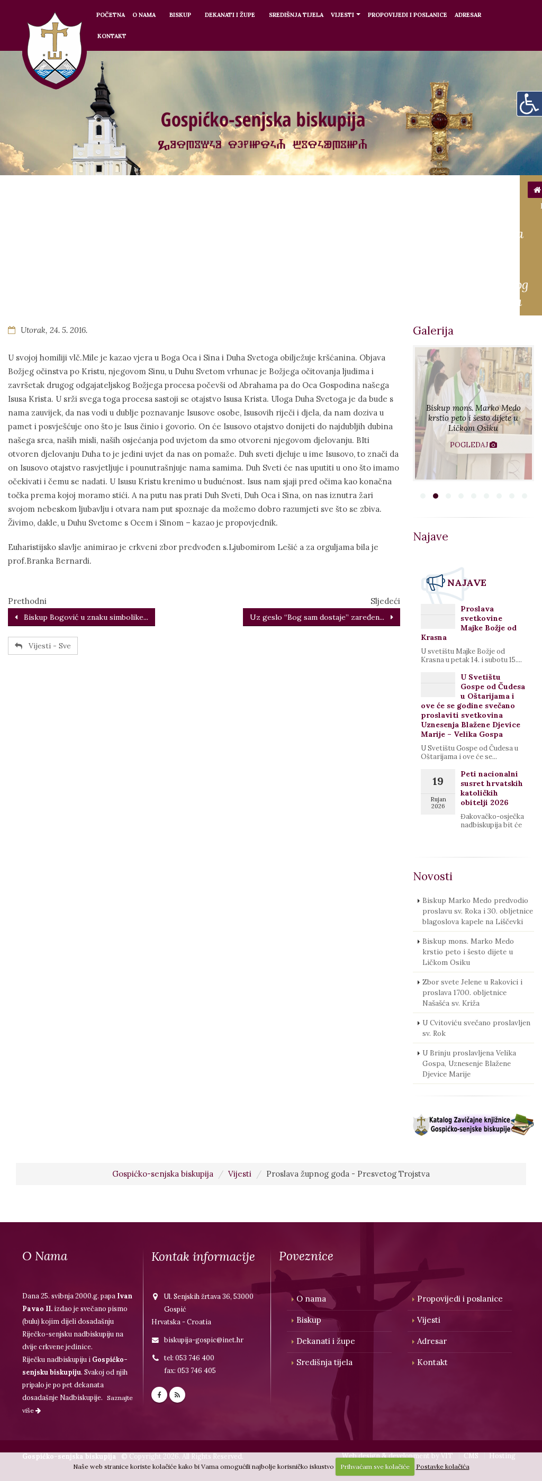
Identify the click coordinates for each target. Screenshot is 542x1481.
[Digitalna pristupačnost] (529, 103)
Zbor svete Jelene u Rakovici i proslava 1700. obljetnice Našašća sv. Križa (472, 992)
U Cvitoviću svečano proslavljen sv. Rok (476, 1028)
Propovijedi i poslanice (407, 15)
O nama (144, 15)
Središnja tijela (296, 15)
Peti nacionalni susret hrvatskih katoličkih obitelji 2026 (491, 788)
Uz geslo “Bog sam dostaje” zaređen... (320, 617)
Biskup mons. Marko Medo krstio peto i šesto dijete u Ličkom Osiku (468, 951)
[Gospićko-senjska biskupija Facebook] (159, 1395)
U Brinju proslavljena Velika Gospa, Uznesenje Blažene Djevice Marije (469, 1063)
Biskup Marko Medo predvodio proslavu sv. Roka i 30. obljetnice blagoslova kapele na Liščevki (477, 911)
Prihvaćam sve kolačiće (375, 1466)
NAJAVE (466, 582)
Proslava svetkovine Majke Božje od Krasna (469, 623)
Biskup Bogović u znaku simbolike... (82, 617)
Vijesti (342, 15)
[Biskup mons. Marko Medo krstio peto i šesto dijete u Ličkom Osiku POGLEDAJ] (473, 478)
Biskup (180, 15)
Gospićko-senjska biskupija (162, 1174)
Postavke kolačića (442, 1466)
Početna (110, 15)
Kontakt (112, 36)
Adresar (468, 15)
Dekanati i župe (230, 15)
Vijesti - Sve (46, 646)
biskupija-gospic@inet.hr (203, 1339)
